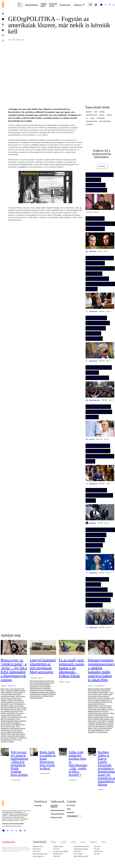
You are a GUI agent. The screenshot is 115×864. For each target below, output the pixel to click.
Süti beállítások (72, 816)
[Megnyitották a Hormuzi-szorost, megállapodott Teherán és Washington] (100, 350)
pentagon (109, 114)
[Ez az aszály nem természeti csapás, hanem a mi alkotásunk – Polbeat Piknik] (72, 647)
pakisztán (101, 114)
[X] (109, 4)
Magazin (73, 842)
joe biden (102, 111)
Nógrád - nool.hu (77, 851)
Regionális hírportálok (40, 842)
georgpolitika (101, 118)
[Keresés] (90, 4)
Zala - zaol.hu (97, 853)
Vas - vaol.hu (97, 848)
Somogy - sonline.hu (78, 853)
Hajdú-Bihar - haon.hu (58, 853)
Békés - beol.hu (36, 851)
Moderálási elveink (56, 817)
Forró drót (44, 5)
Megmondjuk (31, 5)
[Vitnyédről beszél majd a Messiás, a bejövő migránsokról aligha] (100, 473)
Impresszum (38, 805)
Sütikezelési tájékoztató (57, 810)
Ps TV (10, 39)
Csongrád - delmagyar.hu (38, 856)
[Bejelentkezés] (96, 4)
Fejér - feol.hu (56, 848)
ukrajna (92, 118)
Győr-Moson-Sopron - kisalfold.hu (60, 851)
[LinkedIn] (3, 30)
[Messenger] (3, 19)
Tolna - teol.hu (97, 846)
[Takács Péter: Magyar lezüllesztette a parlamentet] (100, 240)
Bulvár (83, 842)
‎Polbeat (61, 681)
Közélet (53, 842)
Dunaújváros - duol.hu (58, 846)
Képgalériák (70, 812)
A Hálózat (4, 685)
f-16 (87, 118)
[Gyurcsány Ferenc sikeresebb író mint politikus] (100, 429)
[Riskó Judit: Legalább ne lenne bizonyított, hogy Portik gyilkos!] (34, 752)
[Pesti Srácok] (8, 5)
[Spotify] (20, 830)
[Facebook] (105, 4)
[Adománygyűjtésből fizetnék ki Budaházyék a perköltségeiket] (100, 202)
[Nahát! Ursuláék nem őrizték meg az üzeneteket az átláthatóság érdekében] (100, 562)
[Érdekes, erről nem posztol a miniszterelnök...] (100, 389)
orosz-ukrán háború (105, 121)
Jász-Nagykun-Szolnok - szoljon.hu (81, 846)
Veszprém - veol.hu (98, 851)
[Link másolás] (3, 40)
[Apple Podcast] (24, 830)
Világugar (65, 5)
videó (95, 111)
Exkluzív (90, 685)
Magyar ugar (53, 5)
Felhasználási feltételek (57, 814)
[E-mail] (3, 35)
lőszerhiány (89, 124)
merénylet (89, 111)
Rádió (103, 842)
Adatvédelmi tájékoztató (54, 806)
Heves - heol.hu (56, 856)
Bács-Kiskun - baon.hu (38, 846)
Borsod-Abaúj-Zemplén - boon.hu (40, 853)
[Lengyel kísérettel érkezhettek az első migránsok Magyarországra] (43, 647)
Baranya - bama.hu (37, 848)
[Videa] (101, 4)
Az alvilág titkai (15, 780)
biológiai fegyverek (91, 121)
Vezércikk (100, 523)
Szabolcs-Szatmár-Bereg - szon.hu (81, 856)
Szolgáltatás (93, 842)
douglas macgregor (91, 114)
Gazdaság (63, 842)
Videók (69, 809)
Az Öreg (100, 251)
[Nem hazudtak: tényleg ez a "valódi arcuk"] (100, 512)
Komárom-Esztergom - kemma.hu (81, 848)
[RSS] (16, 830)
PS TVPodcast (71, 805)
